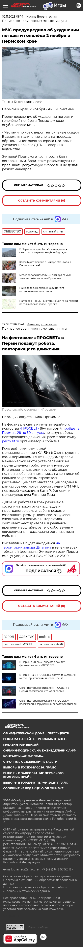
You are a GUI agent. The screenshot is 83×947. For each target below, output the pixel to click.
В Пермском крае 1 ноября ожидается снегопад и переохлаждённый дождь (43, 251)
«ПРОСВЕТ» (29, 428)
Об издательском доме (23, 733)
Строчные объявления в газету (30, 762)
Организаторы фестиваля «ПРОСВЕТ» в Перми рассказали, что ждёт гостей (44, 689)
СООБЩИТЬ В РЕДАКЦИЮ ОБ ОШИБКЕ (33, 788)
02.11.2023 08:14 (12, 16)
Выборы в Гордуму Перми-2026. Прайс (35, 782)
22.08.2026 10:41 (13, 324)
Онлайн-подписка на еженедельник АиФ (39, 750)
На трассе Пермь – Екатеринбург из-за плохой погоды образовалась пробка (48, 302)
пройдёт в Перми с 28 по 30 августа (41, 431)
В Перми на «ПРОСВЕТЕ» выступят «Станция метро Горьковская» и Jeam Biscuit (47, 676)
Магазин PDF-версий (21, 744)
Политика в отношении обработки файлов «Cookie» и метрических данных (35, 889)
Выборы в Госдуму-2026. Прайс (29, 767)
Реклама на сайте (19, 739)
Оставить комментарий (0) (41, 200)
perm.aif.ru (10, 441)
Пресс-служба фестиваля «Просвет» (29, 409)
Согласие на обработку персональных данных (37, 876)
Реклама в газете (52, 739)
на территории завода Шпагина (31, 545)
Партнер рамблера (38, 927)
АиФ (38, 102)
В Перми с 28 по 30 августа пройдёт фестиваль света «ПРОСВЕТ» (42, 663)
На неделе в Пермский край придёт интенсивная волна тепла (41, 289)
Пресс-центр (58, 733)
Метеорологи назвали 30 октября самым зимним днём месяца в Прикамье (45, 276)
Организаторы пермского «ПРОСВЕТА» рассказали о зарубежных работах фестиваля (48, 702)
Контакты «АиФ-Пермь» (23, 756)
